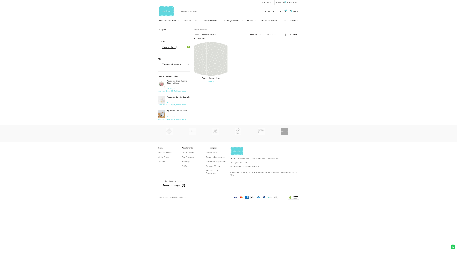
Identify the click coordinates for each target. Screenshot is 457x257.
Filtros (293, 35)
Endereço (186, 161)
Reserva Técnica (213, 166)
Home (196, 35)
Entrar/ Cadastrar (165, 152)
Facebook (262, 2)
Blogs (278, 2)
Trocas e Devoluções (215, 157)
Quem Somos (188, 152)
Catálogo (186, 166)
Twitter (264, 2)
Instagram (267, 2)
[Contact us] (453, 247)
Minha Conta (163, 157)
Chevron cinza (200, 39)
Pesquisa (256, 11)
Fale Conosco (188, 157)
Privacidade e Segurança (212, 171)
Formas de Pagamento (216, 161)
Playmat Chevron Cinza (211, 78)
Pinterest (270, 2)
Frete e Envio (212, 152)
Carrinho (162, 161)
